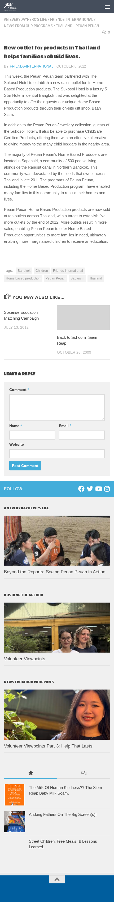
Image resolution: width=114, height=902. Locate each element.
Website (16, 444)
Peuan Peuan (55, 278)
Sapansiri (77, 278)
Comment (19, 389)
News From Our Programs (28, 26)
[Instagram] (107, 489)
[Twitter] (90, 489)
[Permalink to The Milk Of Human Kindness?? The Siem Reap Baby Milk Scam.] (14, 794)
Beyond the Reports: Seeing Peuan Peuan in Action (55, 571)
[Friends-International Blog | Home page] (12, 6)
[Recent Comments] (83, 773)
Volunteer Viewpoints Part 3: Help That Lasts (48, 746)
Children (42, 271)
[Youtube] (98, 489)
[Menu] (107, 6)
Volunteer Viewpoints (24, 658)
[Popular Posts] (30, 773)
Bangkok (24, 271)
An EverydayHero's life (25, 19)
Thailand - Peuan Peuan (77, 26)
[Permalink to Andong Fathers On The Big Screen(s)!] (14, 821)
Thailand (95, 278)
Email (65, 426)
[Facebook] (81, 489)
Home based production (23, 278)
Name (15, 426)
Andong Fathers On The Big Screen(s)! (63, 814)
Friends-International (71, 19)
